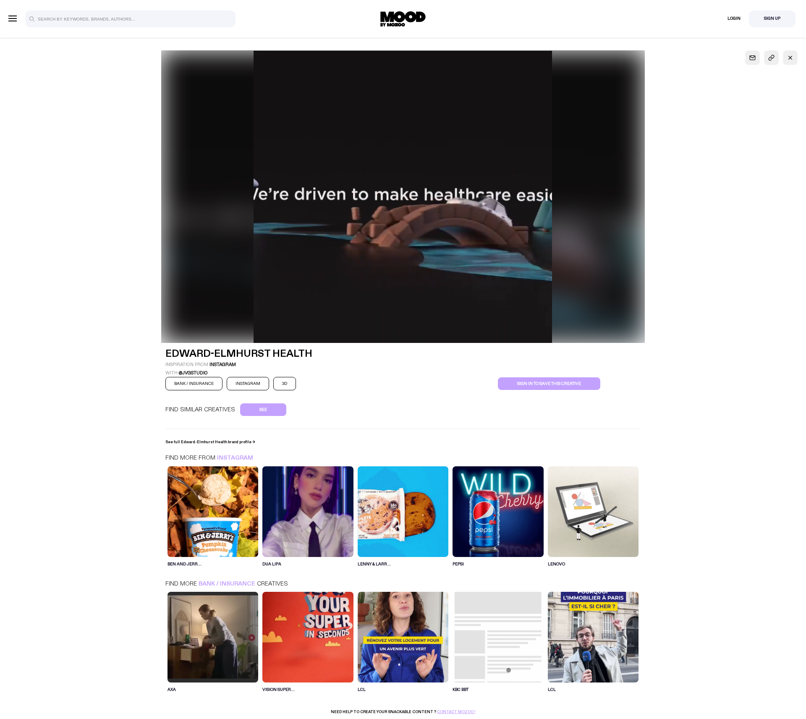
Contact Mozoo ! (456, 711)
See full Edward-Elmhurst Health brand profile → (210, 441)
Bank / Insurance (227, 584)
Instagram (235, 458)
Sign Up (772, 18)
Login (734, 18)
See (263, 410)
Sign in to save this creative (549, 384)
